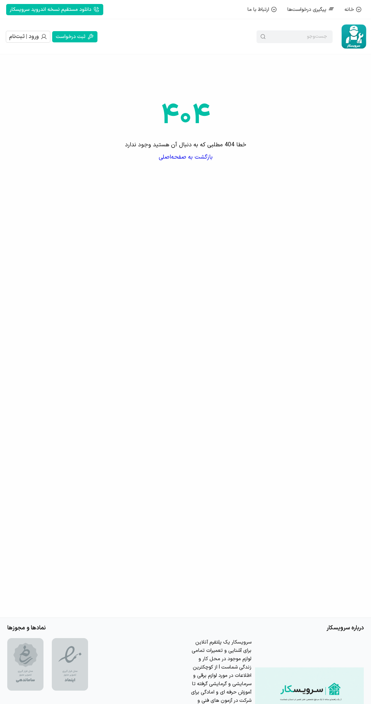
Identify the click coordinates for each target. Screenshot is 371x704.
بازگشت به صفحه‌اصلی (186, 157)
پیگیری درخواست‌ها (306, 9)
